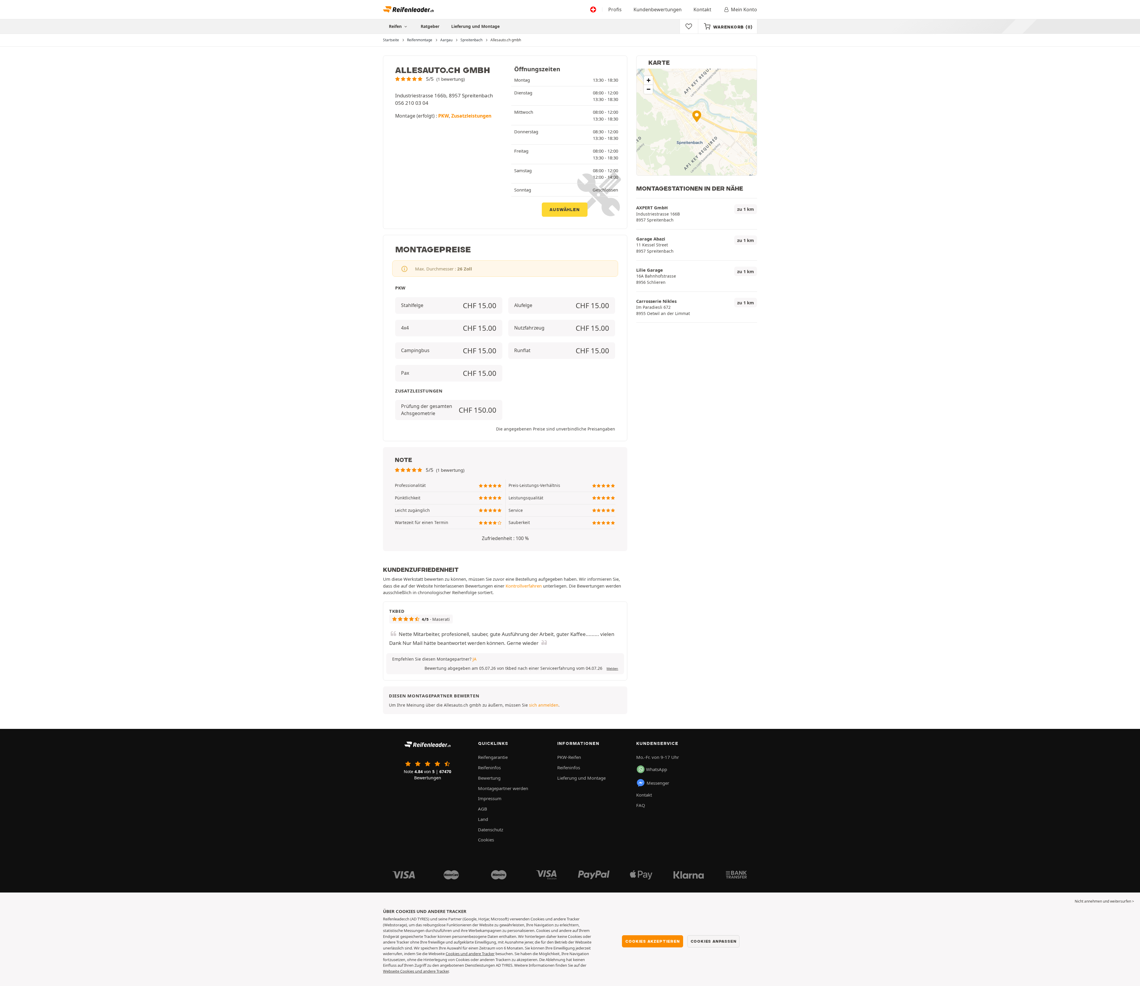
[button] (430, 78)
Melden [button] (612, 668)
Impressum (489, 798)
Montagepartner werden (503, 788)
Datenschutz (490, 830)
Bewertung (489, 778)
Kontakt (702, 9)
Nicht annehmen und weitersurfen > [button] (1104, 901)
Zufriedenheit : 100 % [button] (505, 538)
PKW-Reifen (569, 757)
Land (483, 819)
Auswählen (565, 209)
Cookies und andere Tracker (470, 953)
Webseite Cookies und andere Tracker (416, 971)
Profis (615, 9)
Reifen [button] (396, 26)
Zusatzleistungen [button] (471, 116)
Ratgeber (430, 26)
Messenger (658, 783)
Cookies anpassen (714, 941)
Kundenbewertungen (658, 9)
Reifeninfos (489, 767)
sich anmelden (543, 705)
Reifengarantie (493, 757)
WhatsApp (656, 769)
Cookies (486, 840)
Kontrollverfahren (524, 586)
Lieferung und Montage (475, 26)
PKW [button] (443, 116)
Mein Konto (744, 9)
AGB (482, 809)
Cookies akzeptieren (652, 941)
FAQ (640, 805)
